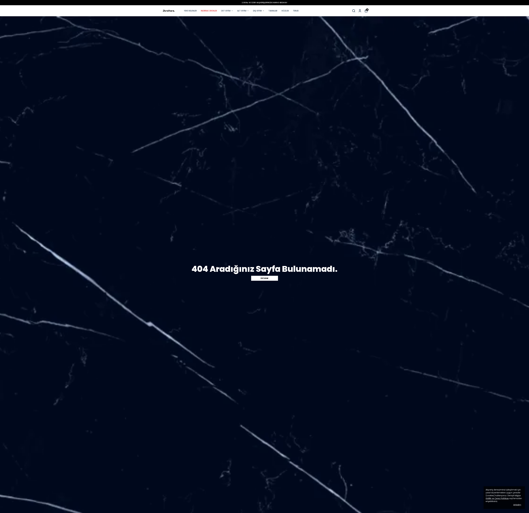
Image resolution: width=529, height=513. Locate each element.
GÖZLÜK (285, 10)
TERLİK (296, 10)
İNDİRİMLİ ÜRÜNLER (209, 10)
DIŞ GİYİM (257, 10)
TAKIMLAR (272, 10)
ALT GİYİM (241, 10)
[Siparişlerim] (360, 11)
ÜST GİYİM (225, 10)
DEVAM (264, 278)
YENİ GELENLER (190, 10)
